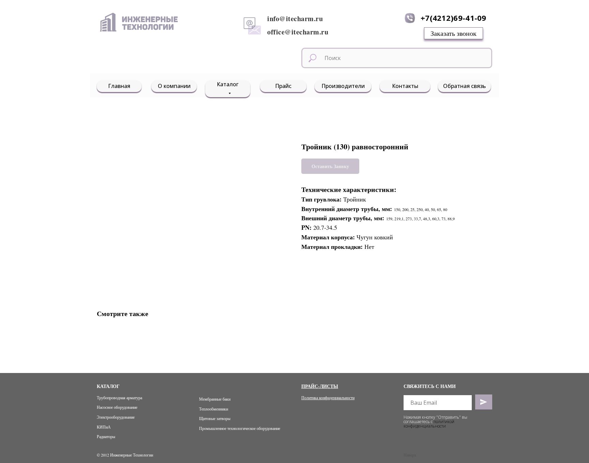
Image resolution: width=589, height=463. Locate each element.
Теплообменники (213, 409)
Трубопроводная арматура (119, 397)
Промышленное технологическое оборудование (239, 428)
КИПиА (104, 427)
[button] (453, 33)
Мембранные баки (214, 399)
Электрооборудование (116, 417)
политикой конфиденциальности (429, 424)
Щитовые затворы (214, 418)
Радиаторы (106, 436)
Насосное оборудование (117, 407)
